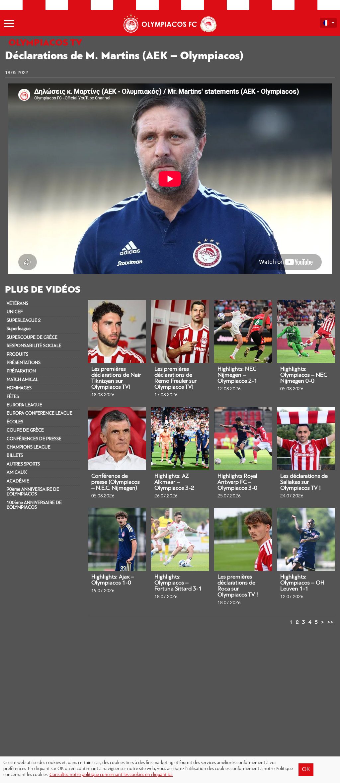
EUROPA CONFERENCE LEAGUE (39, 413)
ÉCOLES (15, 422)
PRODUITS (17, 354)
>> (330, 622)
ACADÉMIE (18, 481)
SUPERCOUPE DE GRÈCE (32, 337)
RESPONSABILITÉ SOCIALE (34, 345)
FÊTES (13, 396)
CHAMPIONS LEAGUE (28, 447)
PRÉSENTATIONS (24, 362)
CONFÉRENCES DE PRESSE (34, 439)
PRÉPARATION (21, 371)
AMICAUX (17, 472)
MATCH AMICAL (22, 379)
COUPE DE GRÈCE (25, 430)
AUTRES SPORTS (23, 464)
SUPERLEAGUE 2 (24, 320)
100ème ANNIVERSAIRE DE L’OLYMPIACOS (34, 505)
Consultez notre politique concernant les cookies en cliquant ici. (111, 774)
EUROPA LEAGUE (24, 405)
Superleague (19, 328)
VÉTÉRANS (17, 303)
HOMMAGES (19, 388)
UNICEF (15, 312)
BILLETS (15, 455)
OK (306, 770)
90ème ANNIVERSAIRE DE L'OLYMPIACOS (33, 492)
